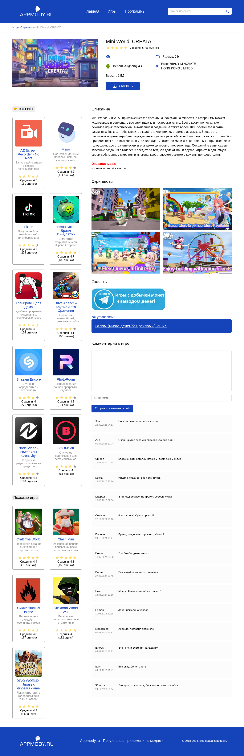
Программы (135, 11)
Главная (92, 11)
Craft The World (28, 539)
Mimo (66, 149)
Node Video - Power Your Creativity (28, 452)
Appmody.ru (37, 11)
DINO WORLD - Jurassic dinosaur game (28, 684)
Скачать (126, 86)
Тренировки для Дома (28, 305)
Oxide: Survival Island (28, 610)
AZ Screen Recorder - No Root (28, 154)
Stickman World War (66, 610)
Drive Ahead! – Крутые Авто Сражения (66, 307)
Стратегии (27, 27)
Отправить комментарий (112, 408)
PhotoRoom (66, 379)
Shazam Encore (28, 379)
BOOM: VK (65, 448)
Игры (112, 11)
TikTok (28, 227)
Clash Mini (66, 539)
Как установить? (103, 317)
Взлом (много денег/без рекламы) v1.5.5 (131, 326)
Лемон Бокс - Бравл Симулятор (65, 230)
